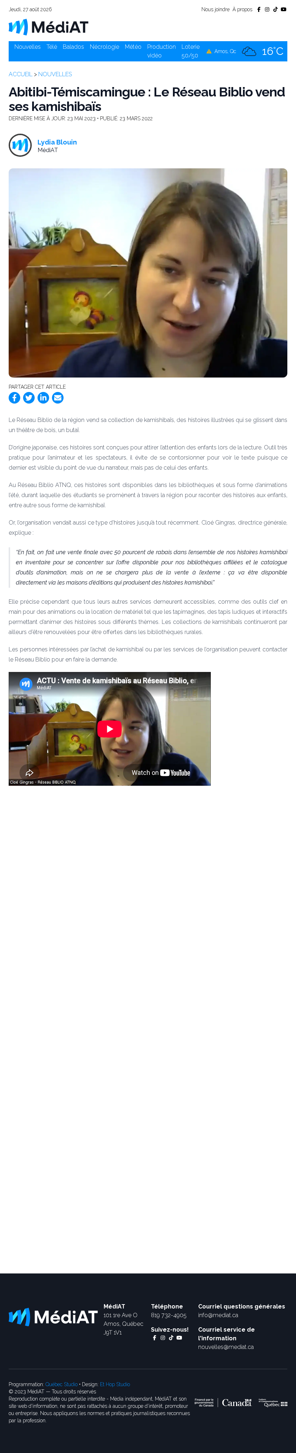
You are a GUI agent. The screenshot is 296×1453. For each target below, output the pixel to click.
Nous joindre (215, 9)
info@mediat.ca (218, 1315)
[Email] (58, 398)
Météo (133, 46)
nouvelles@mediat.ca (226, 1347)
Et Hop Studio (115, 1384)
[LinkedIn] (43, 398)
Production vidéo (161, 51)
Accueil (20, 74)
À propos (242, 9)
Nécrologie (104, 46)
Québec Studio (61, 1384)
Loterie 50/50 (191, 51)
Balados (73, 46)
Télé (52, 46)
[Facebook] (14, 398)
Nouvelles (27, 46)
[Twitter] (29, 398)
